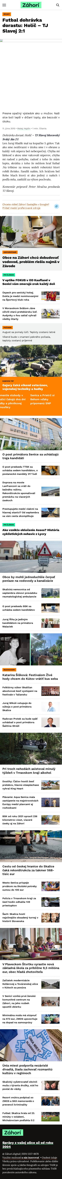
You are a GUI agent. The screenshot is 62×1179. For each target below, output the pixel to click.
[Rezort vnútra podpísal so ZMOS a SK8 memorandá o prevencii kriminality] (50, 1101)
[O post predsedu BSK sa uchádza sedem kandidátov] (50, 608)
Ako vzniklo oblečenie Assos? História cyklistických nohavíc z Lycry (30, 532)
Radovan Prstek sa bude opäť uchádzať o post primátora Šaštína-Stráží (19, 722)
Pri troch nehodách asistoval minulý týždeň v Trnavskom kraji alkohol (28, 770)
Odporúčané (10, 252)
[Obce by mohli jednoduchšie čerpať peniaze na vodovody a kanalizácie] (31, 557)
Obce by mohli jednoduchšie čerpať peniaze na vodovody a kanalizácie (28, 579)
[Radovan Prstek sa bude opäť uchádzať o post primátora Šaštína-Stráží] (50, 722)
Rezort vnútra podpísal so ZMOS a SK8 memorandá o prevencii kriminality (18, 1101)
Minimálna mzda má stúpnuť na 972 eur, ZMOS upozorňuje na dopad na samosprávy (19, 1019)
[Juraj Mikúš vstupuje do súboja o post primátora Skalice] (50, 706)
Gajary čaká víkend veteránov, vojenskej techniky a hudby (25, 387)
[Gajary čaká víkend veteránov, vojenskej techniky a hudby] (31, 361)
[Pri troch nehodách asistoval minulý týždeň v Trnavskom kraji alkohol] (31, 749)
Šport (7, 14)
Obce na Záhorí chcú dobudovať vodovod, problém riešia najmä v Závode (30, 262)
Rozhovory (9, 670)
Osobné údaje (49, 1157)
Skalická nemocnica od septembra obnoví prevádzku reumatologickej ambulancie (19, 593)
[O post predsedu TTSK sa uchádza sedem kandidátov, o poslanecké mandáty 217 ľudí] (50, 470)
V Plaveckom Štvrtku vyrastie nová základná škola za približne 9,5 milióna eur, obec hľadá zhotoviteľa (30, 968)
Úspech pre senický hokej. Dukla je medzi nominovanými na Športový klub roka (20, 296)
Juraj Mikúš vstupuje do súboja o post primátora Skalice (16, 707)
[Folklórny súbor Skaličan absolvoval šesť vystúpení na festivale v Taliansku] (50, 691)
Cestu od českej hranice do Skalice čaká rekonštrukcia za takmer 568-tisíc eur (28, 870)
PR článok (9, 275)
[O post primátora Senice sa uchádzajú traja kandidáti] (31, 434)
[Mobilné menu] (4, 5)
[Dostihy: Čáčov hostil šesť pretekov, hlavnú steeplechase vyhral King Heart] (50, 785)
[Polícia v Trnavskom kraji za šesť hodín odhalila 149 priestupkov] (50, 902)
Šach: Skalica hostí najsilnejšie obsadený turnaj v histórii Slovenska (20, 918)
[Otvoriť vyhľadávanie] (58, 5)
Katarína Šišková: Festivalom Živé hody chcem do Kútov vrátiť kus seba (30, 677)
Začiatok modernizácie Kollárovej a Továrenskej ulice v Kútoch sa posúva (20, 984)
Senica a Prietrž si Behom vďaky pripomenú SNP (27, 399)
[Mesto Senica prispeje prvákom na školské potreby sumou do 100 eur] (50, 886)
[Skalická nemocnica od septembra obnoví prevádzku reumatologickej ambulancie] (50, 593)
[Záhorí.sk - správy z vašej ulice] (31, 5)
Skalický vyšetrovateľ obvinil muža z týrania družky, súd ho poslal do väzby (20, 1085)
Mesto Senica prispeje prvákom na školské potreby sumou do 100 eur (19, 886)
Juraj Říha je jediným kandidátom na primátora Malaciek (17, 623)
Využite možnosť (21, 1157)
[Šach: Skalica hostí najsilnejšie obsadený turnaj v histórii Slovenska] (50, 917)
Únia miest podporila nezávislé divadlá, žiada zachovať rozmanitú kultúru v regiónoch (27, 1069)
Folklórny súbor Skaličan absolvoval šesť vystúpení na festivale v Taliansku (19, 691)
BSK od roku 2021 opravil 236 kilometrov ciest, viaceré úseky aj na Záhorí (19, 820)
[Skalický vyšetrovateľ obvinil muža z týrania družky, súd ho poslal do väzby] (50, 1085)
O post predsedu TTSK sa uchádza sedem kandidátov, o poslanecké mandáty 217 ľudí (20, 470)
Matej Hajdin (23, 128)
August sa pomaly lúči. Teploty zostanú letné (28, 332)
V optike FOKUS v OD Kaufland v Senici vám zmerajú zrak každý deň (29, 282)
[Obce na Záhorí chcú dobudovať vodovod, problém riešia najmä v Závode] (31, 232)
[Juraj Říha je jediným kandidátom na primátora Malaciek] (50, 623)
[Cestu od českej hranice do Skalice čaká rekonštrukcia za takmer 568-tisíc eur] (31, 846)
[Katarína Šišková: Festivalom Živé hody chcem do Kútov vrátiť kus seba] (31, 649)
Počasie (8, 328)
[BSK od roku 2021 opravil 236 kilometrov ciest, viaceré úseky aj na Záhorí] (50, 820)
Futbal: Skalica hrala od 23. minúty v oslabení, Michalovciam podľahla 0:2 (18, 1117)
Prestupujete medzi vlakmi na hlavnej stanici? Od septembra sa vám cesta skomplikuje (20, 512)
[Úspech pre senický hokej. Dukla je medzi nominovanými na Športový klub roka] (50, 296)
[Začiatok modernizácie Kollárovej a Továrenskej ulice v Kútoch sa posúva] (50, 984)
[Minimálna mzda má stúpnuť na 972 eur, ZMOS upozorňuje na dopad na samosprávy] (50, 1019)
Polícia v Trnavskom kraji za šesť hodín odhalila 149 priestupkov (19, 902)
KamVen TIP (8, 381)
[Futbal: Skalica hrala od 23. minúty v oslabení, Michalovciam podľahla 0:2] (50, 1116)
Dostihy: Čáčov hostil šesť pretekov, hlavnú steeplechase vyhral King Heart (20, 785)
